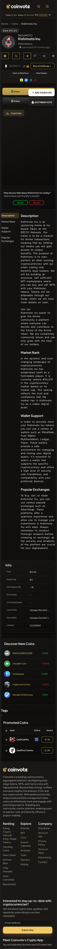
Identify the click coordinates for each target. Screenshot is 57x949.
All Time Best (7, 861)
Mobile (24, 864)
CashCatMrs (23, 739)
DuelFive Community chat (29, 750)
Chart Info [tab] (16, 113)
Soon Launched (8, 877)
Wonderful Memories (23, 694)
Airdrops (25, 850)
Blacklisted (9, 884)
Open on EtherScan (20, 73)
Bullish (20, 202)
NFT (23, 832)
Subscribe (27, 930)
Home (4, 23)
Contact (42, 862)
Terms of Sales (43, 851)
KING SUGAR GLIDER (22, 653)
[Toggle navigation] (47, 6)
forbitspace (18, 674)
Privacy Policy (42, 842)
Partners (25, 859)
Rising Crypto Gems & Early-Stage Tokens (10, 835)
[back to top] (48, 942)
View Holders (41, 73)
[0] (53, 55)
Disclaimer (44, 828)
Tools (23, 855)
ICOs (23, 837)
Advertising (44, 857)
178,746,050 (29, 15)
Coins (15, 23)
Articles (25, 828)
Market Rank (8, 221)
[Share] (44, 55)
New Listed (9, 855)
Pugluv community (21, 684)
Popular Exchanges (7, 239)
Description (8, 215)
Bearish (36, 202)
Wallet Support (6, 229)
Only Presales (7, 869)
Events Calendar (26, 844)
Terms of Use (43, 834)
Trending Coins (8, 848)
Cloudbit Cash (19, 663)
